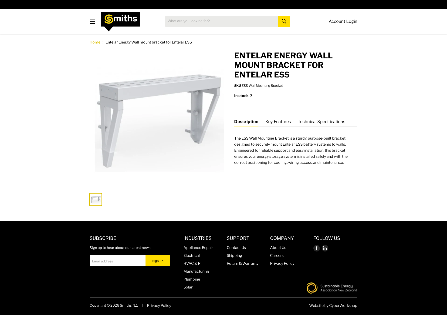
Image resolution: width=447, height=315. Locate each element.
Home (95, 42)
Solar (188, 287)
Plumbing (191, 279)
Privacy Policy (282, 263)
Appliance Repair (198, 247)
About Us (278, 247)
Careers (277, 255)
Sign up (157, 261)
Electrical (191, 255)
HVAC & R (191, 263)
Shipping (234, 255)
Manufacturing (196, 271)
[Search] (284, 21)
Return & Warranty (242, 263)
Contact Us (236, 247)
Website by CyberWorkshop (333, 305)
